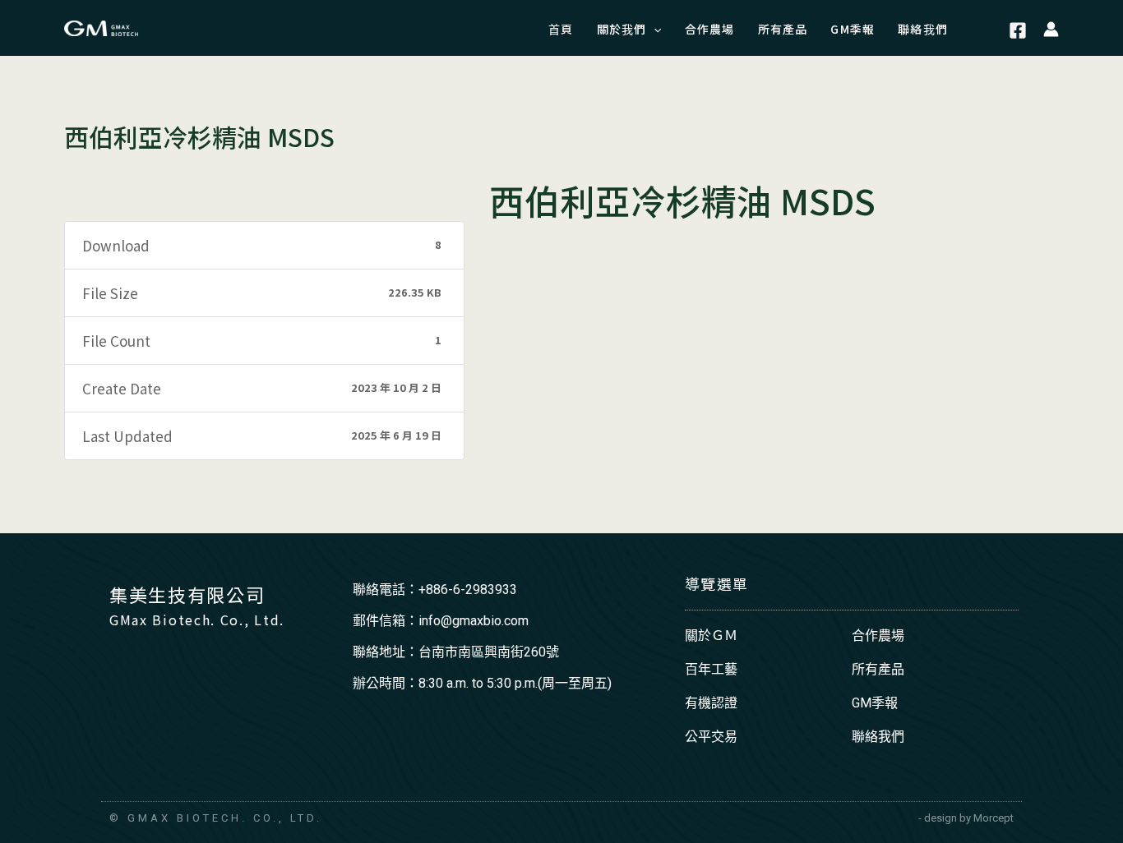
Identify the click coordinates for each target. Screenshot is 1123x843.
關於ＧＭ (711, 635)
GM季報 (875, 703)
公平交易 (711, 736)
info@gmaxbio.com (473, 621)
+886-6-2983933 (467, 589)
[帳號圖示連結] (1051, 28)
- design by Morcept (966, 818)
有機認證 (711, 703)
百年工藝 (711, 669)
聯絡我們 (878, 736)
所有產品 (878, 669)
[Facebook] (1018, 30)
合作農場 (878, 635)
